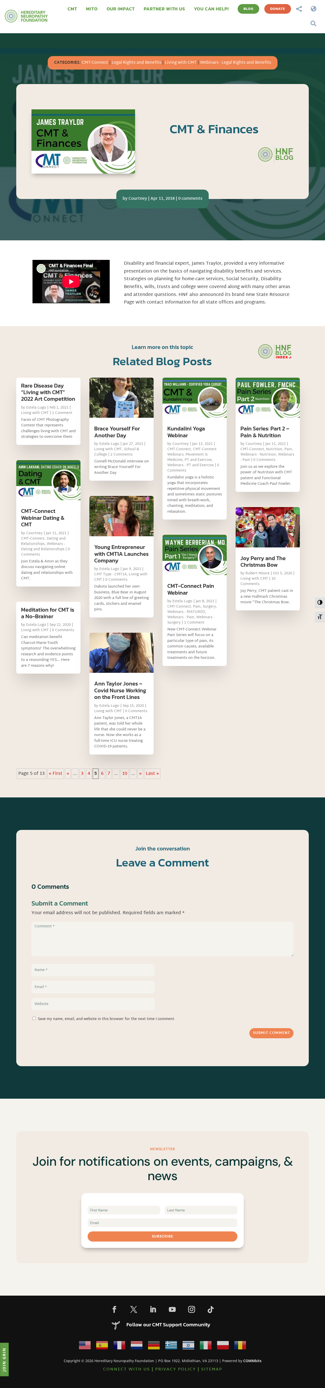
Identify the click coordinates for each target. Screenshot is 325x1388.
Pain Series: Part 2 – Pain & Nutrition (264, 431)
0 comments (190, 199)
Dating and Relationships (43, 541)
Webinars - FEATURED (186, 612)
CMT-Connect (95, 62)
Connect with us (126, 1369)
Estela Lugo (36, 408)
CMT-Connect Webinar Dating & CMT (42, 518)
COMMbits (252, 1360)
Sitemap (211, 1369)
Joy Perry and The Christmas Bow (263, 561)
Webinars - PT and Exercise (190, 465)
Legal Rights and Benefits (136, 62)
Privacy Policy (175, 1369)
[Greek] (171, 1346)
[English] (84, 1346)
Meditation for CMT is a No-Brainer (47, 613)
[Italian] (205, 1346)
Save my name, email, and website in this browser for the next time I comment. (106, 1019)
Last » (152, 774)
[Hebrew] (188, 1346)
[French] (119, 1346)
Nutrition (274, 449)
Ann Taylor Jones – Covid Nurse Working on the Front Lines (120, 690)
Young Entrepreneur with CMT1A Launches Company (121, 554)
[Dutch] (136, 1346)
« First (55, 774)
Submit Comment (271, 1033)
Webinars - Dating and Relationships (43, 547)
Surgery (209, 607)
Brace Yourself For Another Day (117, 431)
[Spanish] (102, 1346)
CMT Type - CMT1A (110, 574)
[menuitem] (72, 9)
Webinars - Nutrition (258, 454)
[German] (153, 1346)
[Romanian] (240, 1346)
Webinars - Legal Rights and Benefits (235, 62)
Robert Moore (258, 573)
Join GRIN (4, 1359)
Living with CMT (181, 62)
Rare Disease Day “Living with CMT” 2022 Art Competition (48, 392)
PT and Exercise (198, 460)
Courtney (137, 199)
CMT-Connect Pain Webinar (190, 589)
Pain (197, 607)
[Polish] (223, 1346)
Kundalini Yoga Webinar (186, 431)
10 (124, 774)
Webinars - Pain (180, 617)
